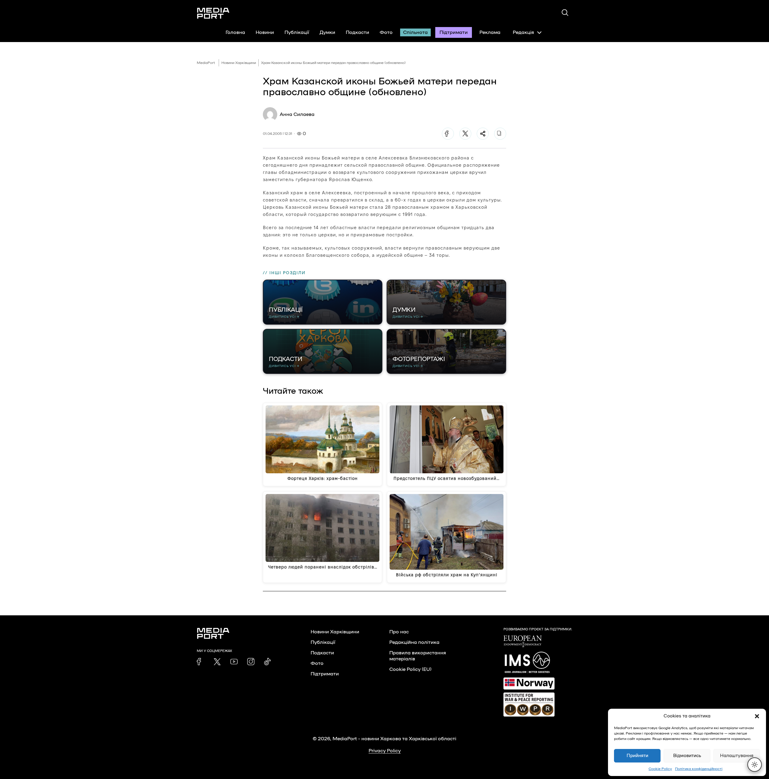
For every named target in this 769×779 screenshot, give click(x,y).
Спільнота (415, 32)
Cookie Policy (660, 769)
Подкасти (357, 32)
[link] (200, 661)
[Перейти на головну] (213, 13)
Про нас (399, 631)
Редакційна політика (414, 642)
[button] (757, 716)
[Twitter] (465, 134)
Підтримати (453, 32)
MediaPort (206, 63)
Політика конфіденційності (698, 769)
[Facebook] (448, 134)
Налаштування (736, 755)
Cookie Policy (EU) (410, 669)
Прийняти (637, 755)
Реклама (489, 32)
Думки (327, 32)
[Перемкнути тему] (754, 764)
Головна (235, 32)
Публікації (296, 32)
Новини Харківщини (238, 63)
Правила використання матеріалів (417, 655)
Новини (265, 32)
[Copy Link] (500, 134)
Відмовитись (687, 755)
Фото (386, 32)
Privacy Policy (385, 750)
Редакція (523, 32)
